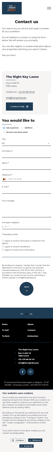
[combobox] (5, 179)
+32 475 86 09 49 (26, 92)
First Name (7, 151)
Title (4, 139)
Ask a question (12, 128)
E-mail (5, 187)
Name (5, 163)
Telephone (7, 175)
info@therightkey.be (16, 98)
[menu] (49, 8)
